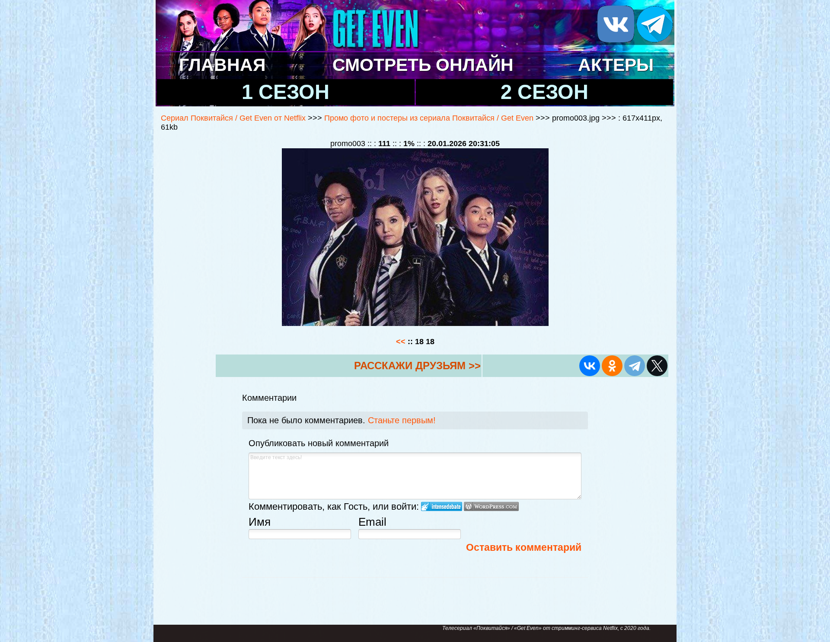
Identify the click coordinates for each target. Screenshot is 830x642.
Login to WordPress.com (491, 506)
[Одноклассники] (612, 365)
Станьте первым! (402, 420)
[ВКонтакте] (589, 365)
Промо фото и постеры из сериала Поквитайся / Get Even (430, 118)
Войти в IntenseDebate (441, 506)
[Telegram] (634, 365)
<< (402, 341)
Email (372, 521)
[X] (657, 365)
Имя (260, 521)
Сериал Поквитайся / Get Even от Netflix (233, 118)
